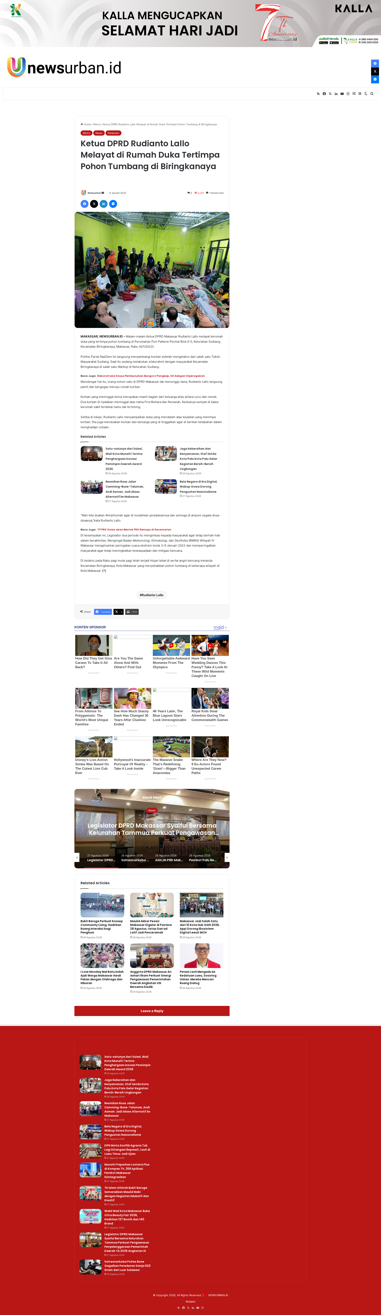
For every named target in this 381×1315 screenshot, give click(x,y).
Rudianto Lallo (153, 595)
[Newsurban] (63, 67)
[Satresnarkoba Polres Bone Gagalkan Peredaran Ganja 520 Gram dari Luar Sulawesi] (90, 1267)
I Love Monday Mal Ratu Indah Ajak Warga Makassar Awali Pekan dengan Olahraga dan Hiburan (102, 977)
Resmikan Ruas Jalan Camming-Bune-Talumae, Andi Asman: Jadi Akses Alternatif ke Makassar (127, 1109)
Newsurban (94, 192)
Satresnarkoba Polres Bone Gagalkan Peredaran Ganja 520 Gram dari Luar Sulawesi (154, 832)
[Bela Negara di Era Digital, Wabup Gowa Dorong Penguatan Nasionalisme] (166, 486)
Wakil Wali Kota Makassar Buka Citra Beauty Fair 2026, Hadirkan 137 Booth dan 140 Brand (127, 1217)
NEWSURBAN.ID (111, 336)
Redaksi (190, 1301)
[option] (154, 828)
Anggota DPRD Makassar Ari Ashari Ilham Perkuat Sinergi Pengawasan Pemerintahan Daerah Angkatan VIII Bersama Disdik (150, 979)
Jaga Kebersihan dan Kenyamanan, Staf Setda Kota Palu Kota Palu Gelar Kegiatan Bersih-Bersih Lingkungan (198, 459)
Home (87, 124)
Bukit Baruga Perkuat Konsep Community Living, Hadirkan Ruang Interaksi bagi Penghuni (102, 926)
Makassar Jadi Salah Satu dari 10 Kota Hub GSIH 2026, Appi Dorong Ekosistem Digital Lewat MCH (200, 926)
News (99, 133)
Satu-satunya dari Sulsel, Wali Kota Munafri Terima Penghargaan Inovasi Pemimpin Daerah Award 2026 (124, 459)
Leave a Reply (152, 1011)
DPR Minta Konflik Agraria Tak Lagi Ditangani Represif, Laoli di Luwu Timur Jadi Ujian (127, 1149)
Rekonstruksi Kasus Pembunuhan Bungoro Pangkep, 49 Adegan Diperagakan (151, 376)
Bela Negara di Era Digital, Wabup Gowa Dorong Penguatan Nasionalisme (198, 487)
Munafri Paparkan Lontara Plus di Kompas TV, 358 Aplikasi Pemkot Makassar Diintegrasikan (126, 1171)
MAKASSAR (89, 336)
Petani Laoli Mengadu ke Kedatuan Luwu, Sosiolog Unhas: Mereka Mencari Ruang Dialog (198, 977)
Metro (97, 124)
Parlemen (113, 133)
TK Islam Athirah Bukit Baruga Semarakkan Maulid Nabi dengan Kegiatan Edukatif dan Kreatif (126, 1194)
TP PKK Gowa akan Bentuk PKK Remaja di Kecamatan (134, 529)
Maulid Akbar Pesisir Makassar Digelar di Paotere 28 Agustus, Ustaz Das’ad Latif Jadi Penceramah (151, 926)
